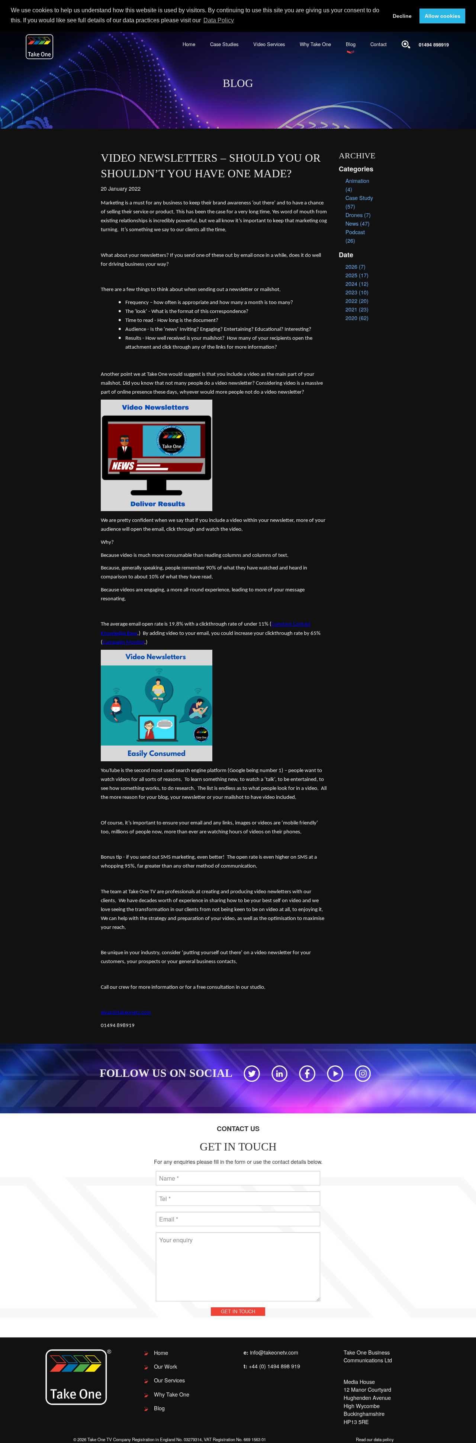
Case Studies (224, 44)
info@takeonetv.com (274, 1352)
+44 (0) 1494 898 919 (274, 1366)
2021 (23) (357, 309)
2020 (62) (357, 318)
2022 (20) (357, 300)
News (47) (357, 223)
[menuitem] (189, 44)
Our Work (165, 1366)
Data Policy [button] (218, 20)
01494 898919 (434, 44)
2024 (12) (357, 283)
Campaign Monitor (123, 642)
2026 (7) (355, 266)
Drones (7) (358, 215)
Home (189, 44)
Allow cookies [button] (442, 16)
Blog (351, 44)
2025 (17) (357, 275)
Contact (378, 44)
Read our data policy (375, 1439)
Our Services (169, 1380)
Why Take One (315, 44)
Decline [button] (402, 16)
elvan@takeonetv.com (126, 1013)
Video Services (269, 44)
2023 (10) (357, 292)
